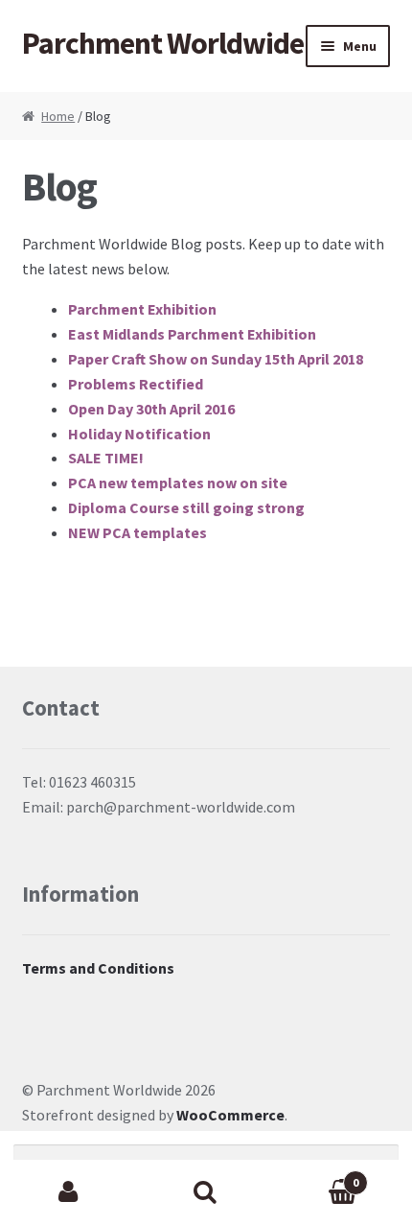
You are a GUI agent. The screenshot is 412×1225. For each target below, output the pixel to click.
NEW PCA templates (137, 532)
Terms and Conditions (98, 968)
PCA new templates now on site (177, 482)
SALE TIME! (106, 457)
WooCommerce (230, 1114)
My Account (68, 1192)
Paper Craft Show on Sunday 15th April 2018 (215, 358)
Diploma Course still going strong (186, 507)
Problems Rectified (135, 383)
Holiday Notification (139, 433)
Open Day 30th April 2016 (151, 408)
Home (58, 116)
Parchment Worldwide (163, 43)
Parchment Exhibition (142, 308)
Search (205, 1192)
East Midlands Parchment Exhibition (192, 333)
